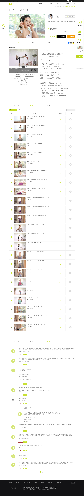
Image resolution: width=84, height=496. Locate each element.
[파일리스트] (30, 110)
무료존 (67, 4)
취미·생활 (62, 6)
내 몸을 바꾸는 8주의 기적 (80, 51)
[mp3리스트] (21, 110)
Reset (22, 82)
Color (15, 78)
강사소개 (59, 4)
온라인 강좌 (39, 4)
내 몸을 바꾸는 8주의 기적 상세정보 (70, 6)
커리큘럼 (32, 42)
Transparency (22, 78)
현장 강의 (49, 4)
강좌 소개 (16, 105)
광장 (73, 4)
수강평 (48, 42)
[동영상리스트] (13, 110)
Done (31, 82)
